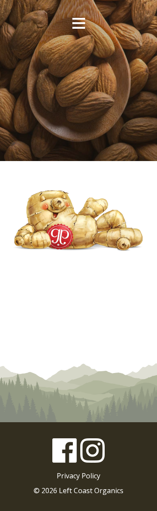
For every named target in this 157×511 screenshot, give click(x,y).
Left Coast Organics (78, 65)
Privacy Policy (78, 476)
